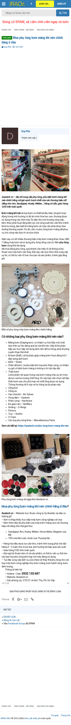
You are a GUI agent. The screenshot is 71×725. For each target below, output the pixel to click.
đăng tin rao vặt (11, 620)
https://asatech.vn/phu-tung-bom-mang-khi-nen (43, 425)
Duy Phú (7, 47)
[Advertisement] (35, 85)
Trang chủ (65, 715)
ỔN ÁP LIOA (9, 617)
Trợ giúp (55, 715)
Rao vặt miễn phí (33, 718)
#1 (68, 583)
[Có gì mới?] (31, 3)
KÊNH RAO (6, 718)
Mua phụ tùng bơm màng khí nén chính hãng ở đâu (34, 506)
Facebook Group (16, 623)
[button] (4, 3)
